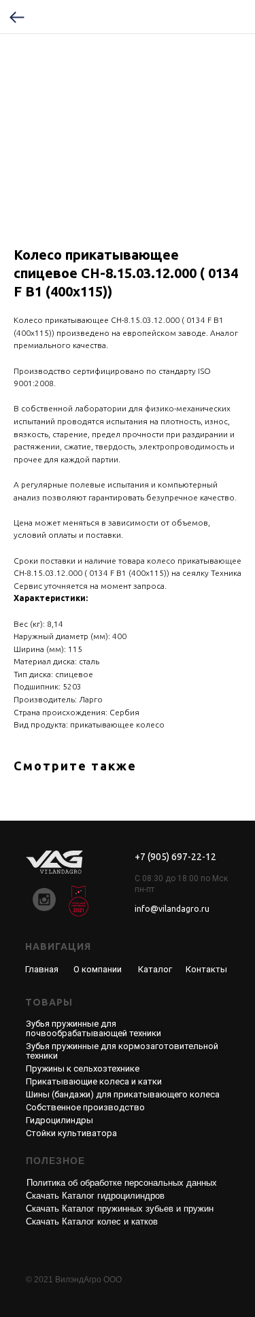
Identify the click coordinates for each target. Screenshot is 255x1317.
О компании (97, 969)
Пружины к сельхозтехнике (82, 1068)
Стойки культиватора (71, 1133)
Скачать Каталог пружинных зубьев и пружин (120, 1208)
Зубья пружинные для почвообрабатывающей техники (93, 1028)
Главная (41, 969)
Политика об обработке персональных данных (122, 1183)
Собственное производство (85, 1107)
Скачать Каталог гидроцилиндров (95, 1196)
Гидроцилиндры (59, 1120)
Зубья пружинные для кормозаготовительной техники (122, 1051)
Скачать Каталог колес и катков (92, 1221)
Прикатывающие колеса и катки (94, 1081)
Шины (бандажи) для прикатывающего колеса (123, 1094)
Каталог (155, 969)
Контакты (206, 969)
